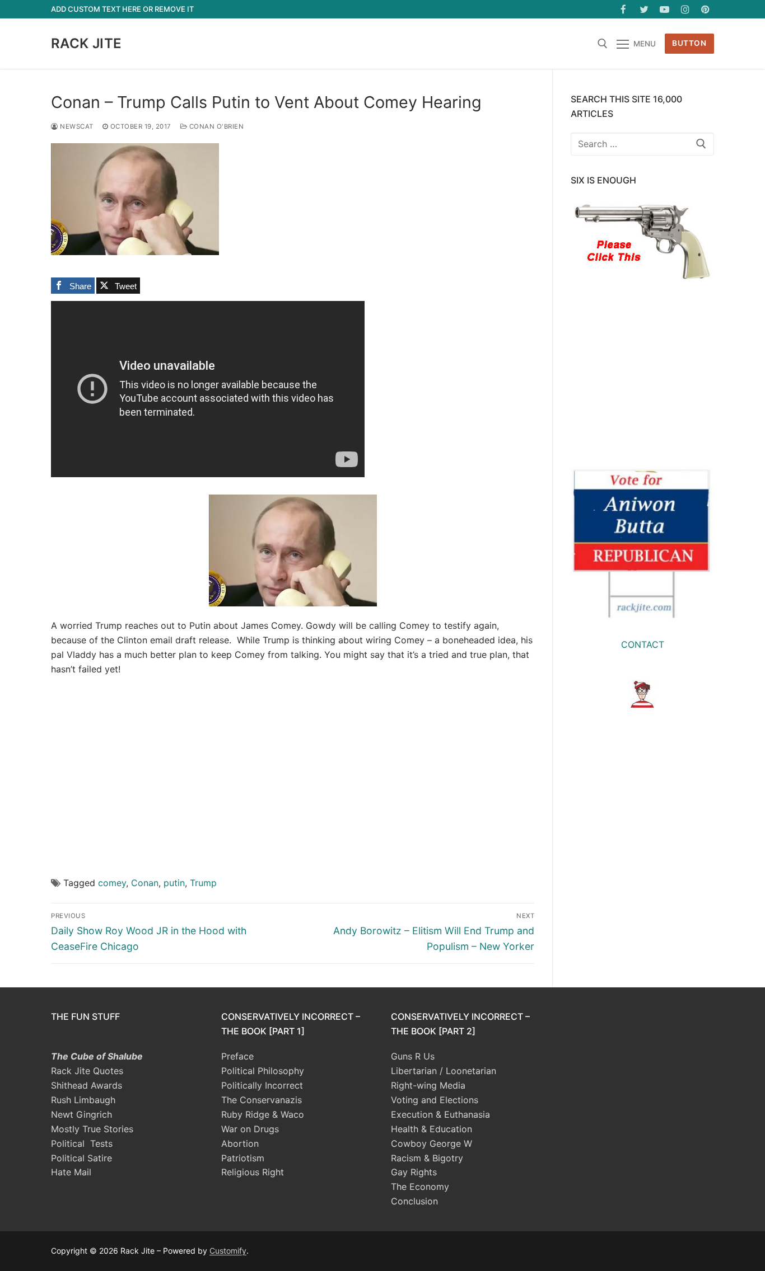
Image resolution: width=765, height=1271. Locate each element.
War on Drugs (250, 1129)
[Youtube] (664, 9)
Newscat (76, 126)
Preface (237, 1056)
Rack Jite (86, 43)
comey (112, 882)
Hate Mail (71, 1172)
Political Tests (82, 1143)
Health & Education (431, 1129)
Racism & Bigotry (427, 1158)
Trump (203, 882)
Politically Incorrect (262, 1085)
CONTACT (642, 644)
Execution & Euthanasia (440, 1114)
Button (689, 43)
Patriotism (242, 1158)
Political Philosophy (262, 1070)
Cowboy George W (431, 1143)
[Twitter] (644, 9)
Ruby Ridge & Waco (262, 1114)
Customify (227, 1250)
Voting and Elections (434, 1099)
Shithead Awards (86, 1085)
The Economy (420, 1186)
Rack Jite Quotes (87, 1070)
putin (174, 882)
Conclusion (414, 1201)
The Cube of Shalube (97, 1056)
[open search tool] (603, 44)
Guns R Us (413, 1056)
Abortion (240, 1143)
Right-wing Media (428, 1085)
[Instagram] (685, 9)
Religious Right (252, 1172)
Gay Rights (414, 1172)
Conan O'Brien (215, 126)
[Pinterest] (705, 9)
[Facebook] (623, 9)
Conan (144, 882)
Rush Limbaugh (83, 1099)
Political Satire (81, 1158)
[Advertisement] (293, 767)
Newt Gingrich (81, 1114)
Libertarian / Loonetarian (443, 1070)
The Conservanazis (261, 1099)
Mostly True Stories (92, 1129)
